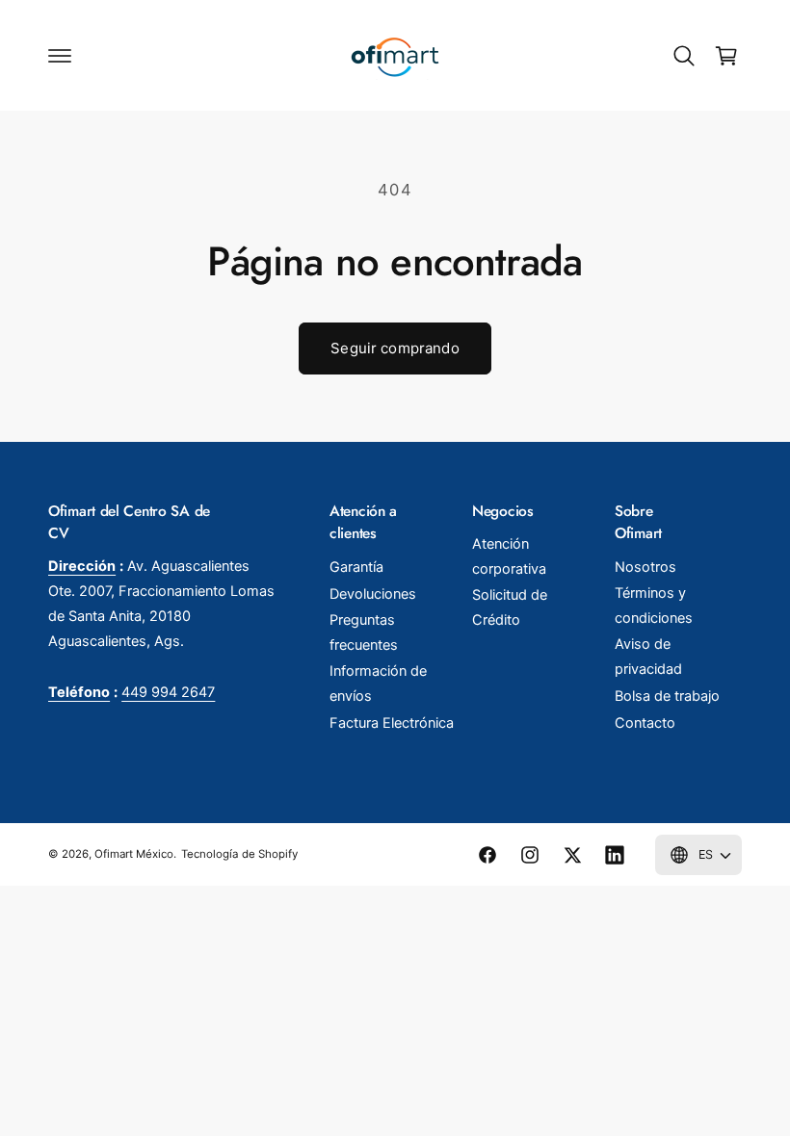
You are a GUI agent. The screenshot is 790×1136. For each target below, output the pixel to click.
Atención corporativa (509, 556)
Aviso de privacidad (648, 656)
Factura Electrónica (391, 723)
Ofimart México (133, 854)
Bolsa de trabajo (667, 696)
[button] (60, 56)
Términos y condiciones (654, 605)
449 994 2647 (168, 692)
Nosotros (645, 567)
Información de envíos (378, 683)
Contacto (645, 723)
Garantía (356, 567)
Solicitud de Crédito (509, 607)
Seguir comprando (394, 348)
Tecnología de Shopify (239, 854)
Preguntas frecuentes (363, 632)
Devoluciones (372, 594)
